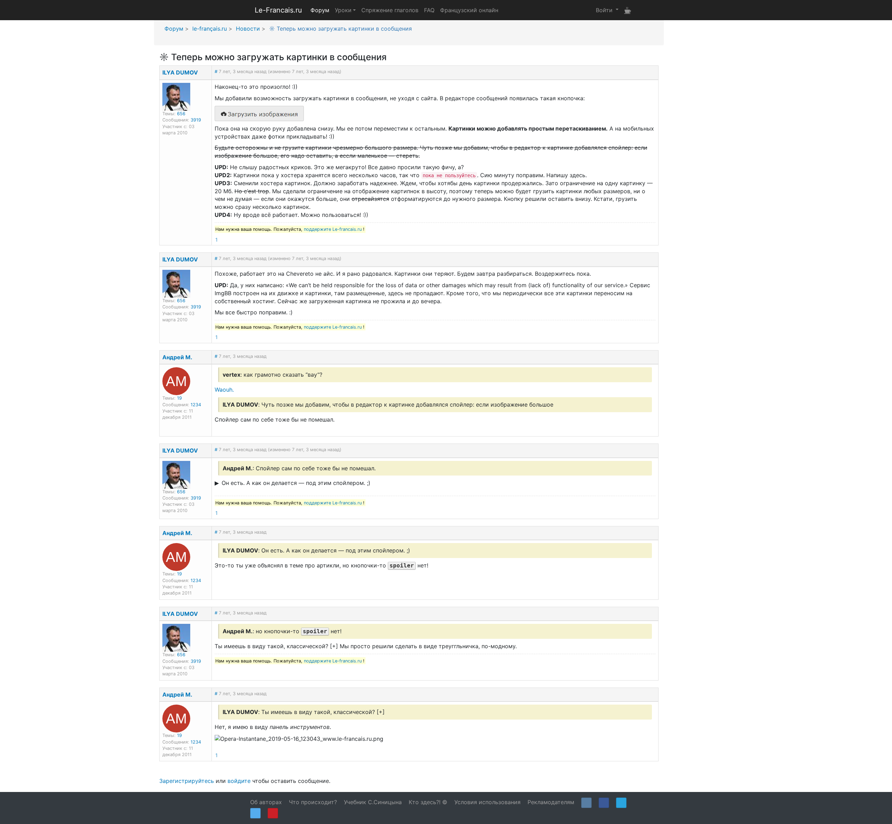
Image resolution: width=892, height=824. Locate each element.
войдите (239, 780)
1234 (196, 404)
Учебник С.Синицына (373, 802)
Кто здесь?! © (428, 802)
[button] (607, 9)
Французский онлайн (469, 10)
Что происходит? (313, 802)
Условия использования (487, 802)
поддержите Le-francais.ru (333, 229)
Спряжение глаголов (389, 10)
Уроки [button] (343, 10)
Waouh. (224, 389)
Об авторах (266, 802)
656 (181, 113)
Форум (319, 10)
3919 (196, 120)
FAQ (429, 10)
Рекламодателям (551, 802)
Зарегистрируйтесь (186, 780)
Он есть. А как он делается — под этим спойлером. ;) (296, 482)
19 (179, 398)
